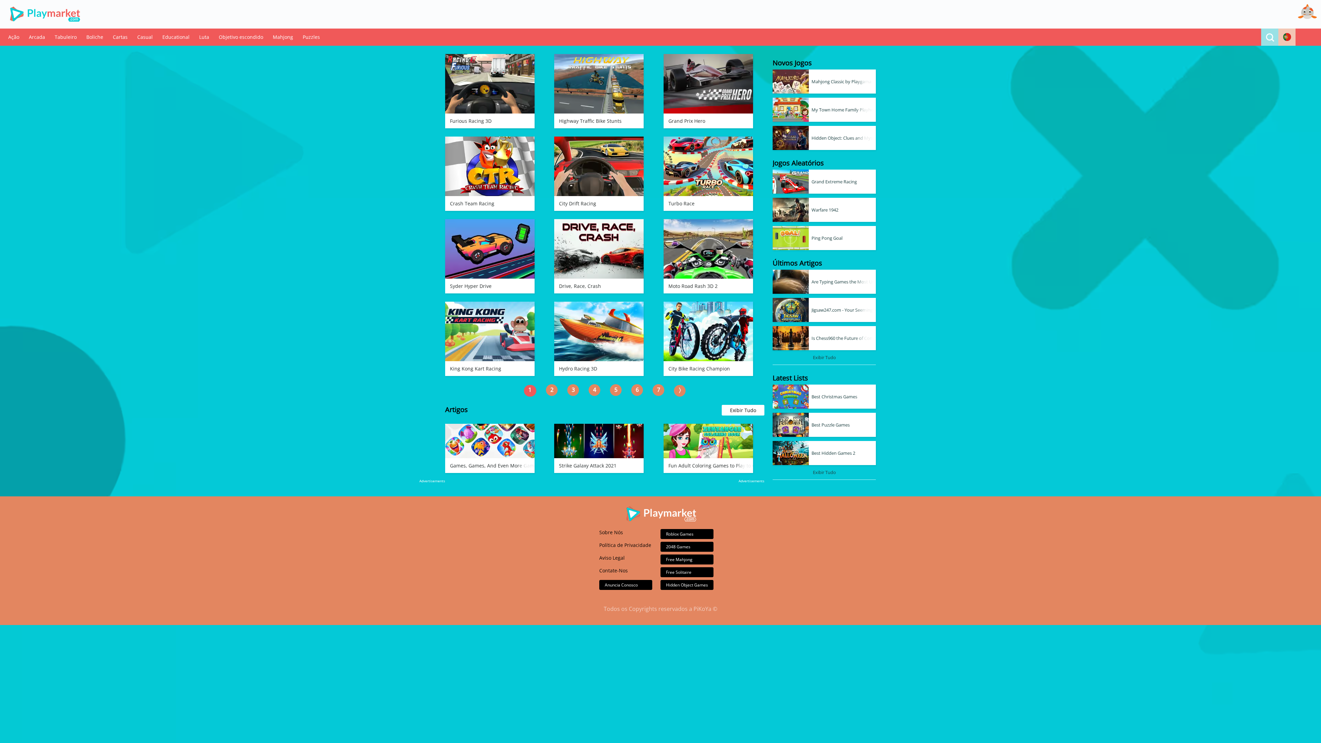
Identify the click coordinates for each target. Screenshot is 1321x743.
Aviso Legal (612, 557)
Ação (13, 37)
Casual (145, 37)
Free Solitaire (678, 572)
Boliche (94, 37)
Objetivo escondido (241, 37)
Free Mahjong (679, 559)
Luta (204, 37)
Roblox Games (680, 534)
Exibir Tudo (743, 410)
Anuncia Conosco (621, 585)
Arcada (37, 37)
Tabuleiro (66, 37)
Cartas (120, 37)
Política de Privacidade (625, 545)
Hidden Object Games (687, 585)
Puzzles (311, 37)
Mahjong (283, 37)
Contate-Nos (613, 570)
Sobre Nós (611, 532)
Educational (176, 37)
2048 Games (678, 547)
